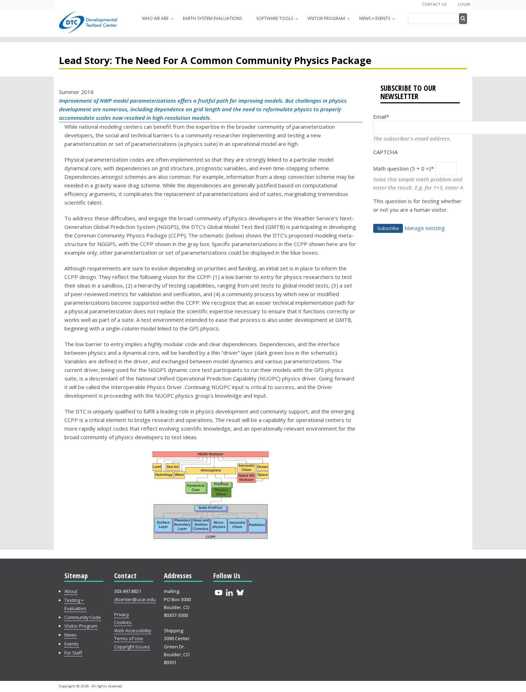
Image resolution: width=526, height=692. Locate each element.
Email (379, 116)
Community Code (82, 617)
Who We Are (159, 20)
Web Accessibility (132, 630)
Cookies (123, 622)
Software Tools (278, 20)
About (70, 591)
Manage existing (424, 227)
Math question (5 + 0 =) (402, 168)
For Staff (73, 652)
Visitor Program (329, 20)
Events (71, 644)
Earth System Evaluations (212, 18)
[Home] (88, 31)
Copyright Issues (132, 646)
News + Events (378, 20)
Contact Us (434, 4)
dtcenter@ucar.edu (135, 599)
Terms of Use (128, 638)
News (70, 635)
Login (464, 4)
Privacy (121, 614)
